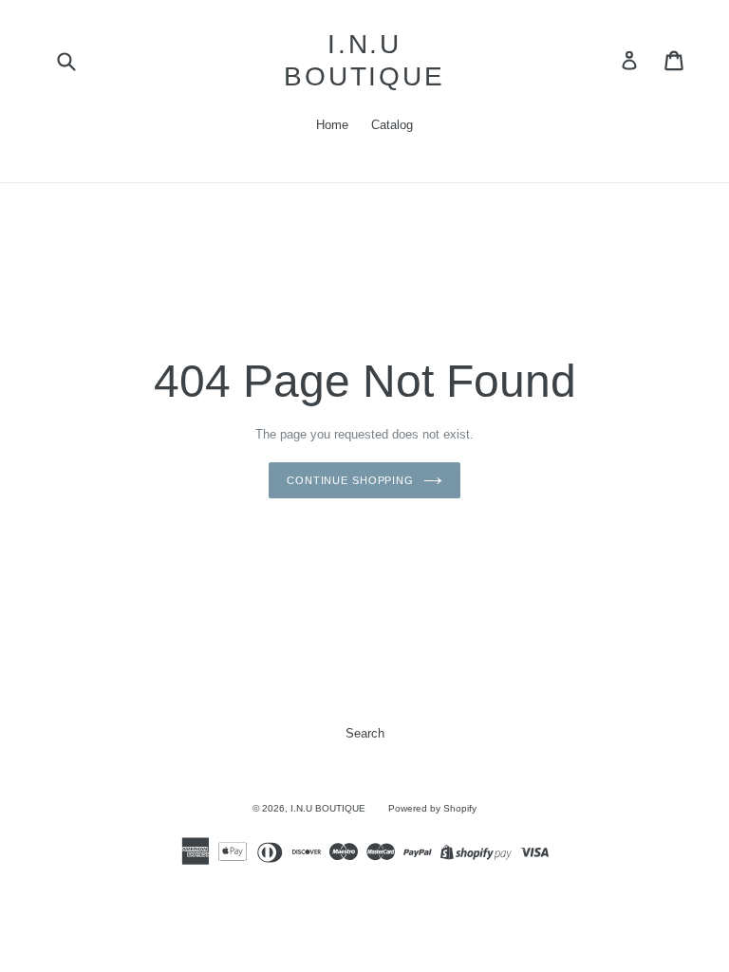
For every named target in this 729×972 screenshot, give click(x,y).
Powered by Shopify (432, 808)
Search (365, 733)
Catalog (392, 125)
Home (332, 125)
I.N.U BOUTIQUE (364, 60)
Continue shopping (350, 480)
